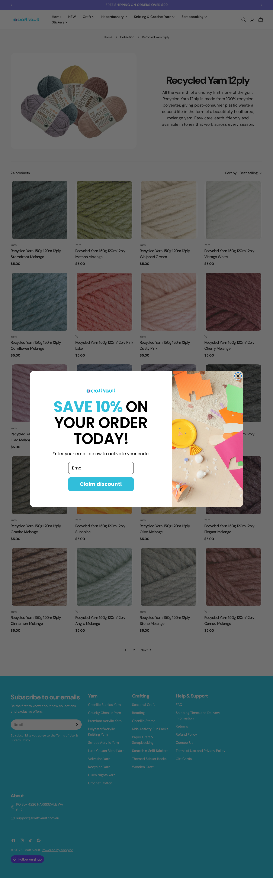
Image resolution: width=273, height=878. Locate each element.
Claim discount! (101, 484)
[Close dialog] (238, 376)
